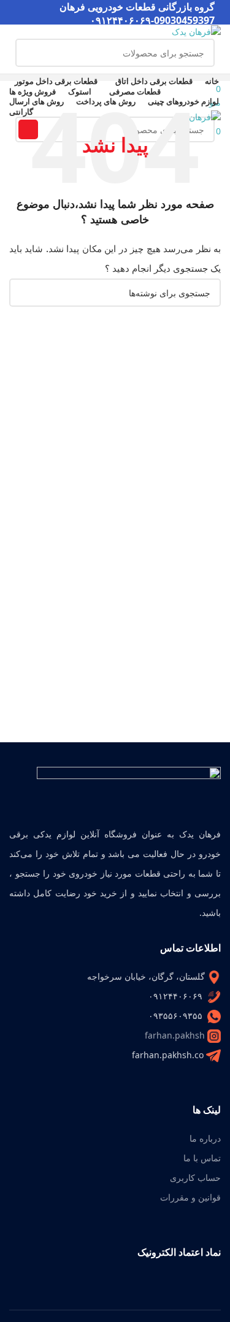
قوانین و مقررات (190, 1197)
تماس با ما (202, 1158)
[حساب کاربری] (217, 73)
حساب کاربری (195, 1177)
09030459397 (184, 20)
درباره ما (205, 1138)
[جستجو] (29, 53)
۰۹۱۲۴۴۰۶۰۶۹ (120, 20)
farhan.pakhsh (175, 1035)
